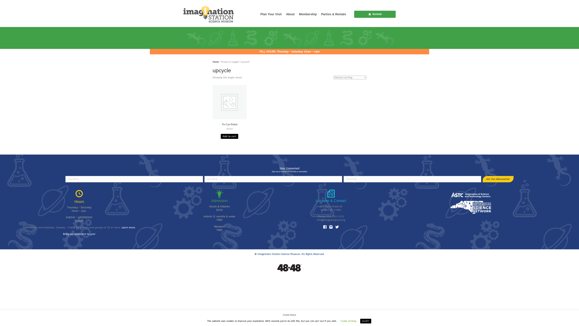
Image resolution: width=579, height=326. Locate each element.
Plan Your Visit (271, 14)
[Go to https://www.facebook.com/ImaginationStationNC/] (325, 227)
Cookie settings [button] (348, 321)
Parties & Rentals (333, 14)
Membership (308, 14)
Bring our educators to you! (79, 234)
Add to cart (229, 136)
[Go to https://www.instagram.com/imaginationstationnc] (331, 227)
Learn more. (129, 227)
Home (216, 62)
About (290, 14)
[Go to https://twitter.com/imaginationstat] (337, 227)
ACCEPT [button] (365, 321)
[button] (498, 179)
